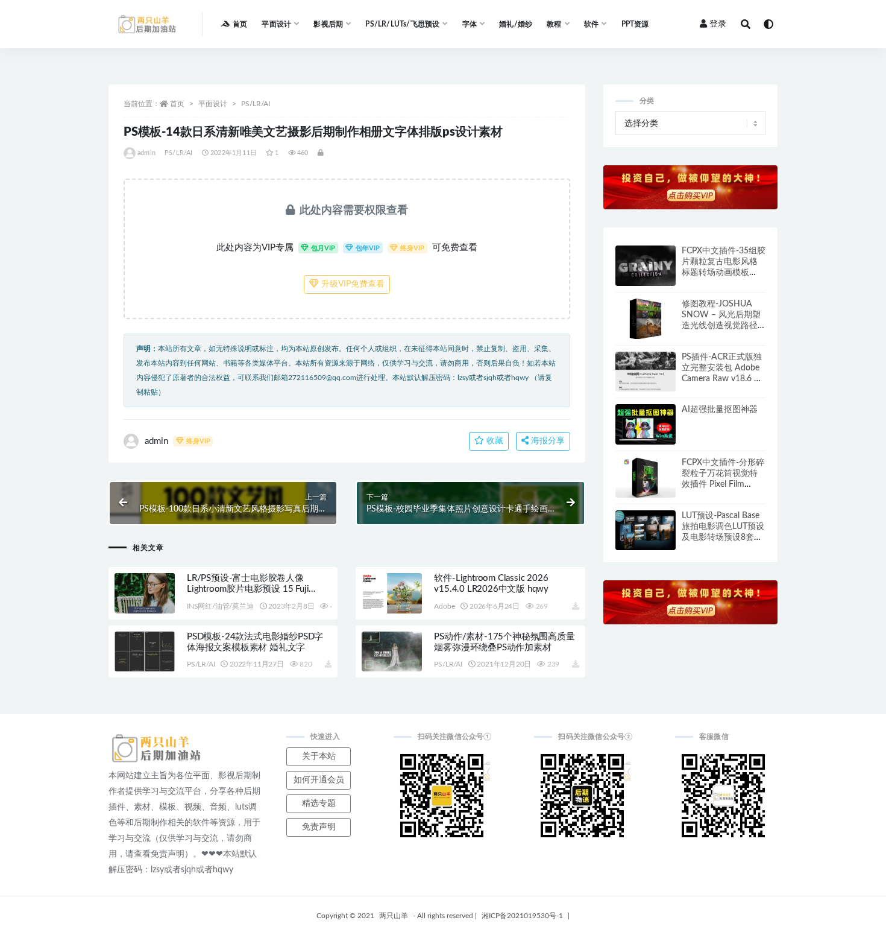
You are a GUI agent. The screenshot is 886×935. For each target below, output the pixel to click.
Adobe (444, 606)
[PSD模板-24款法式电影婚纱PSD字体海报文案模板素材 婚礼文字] (145, 652)
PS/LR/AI (255, 103)
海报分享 (547, 441)
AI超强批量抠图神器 (720, 409)
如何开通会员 (319, 780)
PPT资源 (635, 24)
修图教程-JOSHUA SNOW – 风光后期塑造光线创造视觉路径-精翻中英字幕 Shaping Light (723, 326)
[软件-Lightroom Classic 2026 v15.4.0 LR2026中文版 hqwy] (392, 593)
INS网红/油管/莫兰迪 (220, 606)
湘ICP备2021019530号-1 (522, 915)
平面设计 (212, 103)
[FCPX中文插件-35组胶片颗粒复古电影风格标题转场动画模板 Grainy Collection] (645, 266)
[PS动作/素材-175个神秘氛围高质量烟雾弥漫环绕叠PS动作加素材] (392, 652)
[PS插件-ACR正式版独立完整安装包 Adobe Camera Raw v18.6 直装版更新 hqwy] (645, 372)
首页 (240, 24)
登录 (717, 24)
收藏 (493, 441)
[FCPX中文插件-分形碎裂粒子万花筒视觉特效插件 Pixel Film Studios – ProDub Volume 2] (645, 477)
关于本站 (319, 756)
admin (146, 153)
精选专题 (319, 803)
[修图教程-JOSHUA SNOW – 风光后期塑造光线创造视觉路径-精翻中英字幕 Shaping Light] (645, 319)
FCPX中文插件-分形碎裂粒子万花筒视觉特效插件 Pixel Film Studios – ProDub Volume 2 (723, 484)
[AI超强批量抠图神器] (645, 424)
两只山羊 (393, 915)
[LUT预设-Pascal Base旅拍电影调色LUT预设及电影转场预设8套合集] (645, 530)
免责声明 (319, 827)
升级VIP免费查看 (352, 284)
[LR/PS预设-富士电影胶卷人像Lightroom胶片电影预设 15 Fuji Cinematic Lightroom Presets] (145, 593)
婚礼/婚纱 (515, 24)
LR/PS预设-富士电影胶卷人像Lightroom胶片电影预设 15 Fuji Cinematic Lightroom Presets (248, 589)
